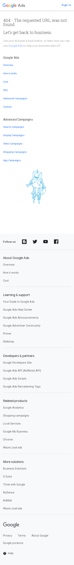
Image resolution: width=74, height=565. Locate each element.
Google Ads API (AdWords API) (22, 370)
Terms (22, 535)
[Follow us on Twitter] (35, 241)
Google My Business (15, 431)
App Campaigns (12, 160)
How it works (10, 73)
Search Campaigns (13, 127)
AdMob (7, 500)
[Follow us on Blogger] (24, 241)
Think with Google (14, 484)
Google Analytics (13, 407)
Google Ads (15, 45)
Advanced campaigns (15, 98)
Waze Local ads (12, 447)
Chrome (8, 439)
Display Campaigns (13, 135)
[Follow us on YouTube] (45, 241)
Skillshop (8, 341)
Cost (5, 81)
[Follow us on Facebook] (56, 241)
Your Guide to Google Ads (19, 301)
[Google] (10, 5)
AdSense (8, 492)
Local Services (12, 423)
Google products (13, 542)
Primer (7, 333)
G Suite (7, 476)
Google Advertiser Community (21, 325)
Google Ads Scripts (15, 378)
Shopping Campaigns (15, 152)
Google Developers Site (17, 362)
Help (10, 553)
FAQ (5, 90)
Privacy (7, 535)
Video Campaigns (13, 143)
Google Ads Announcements (21, 317)
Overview (8, 65)
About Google (39, 535)
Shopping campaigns (16, 415)
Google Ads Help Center (17, 309)
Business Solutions (15, 468)
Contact (7, 107)
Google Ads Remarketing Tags (22, 386)
